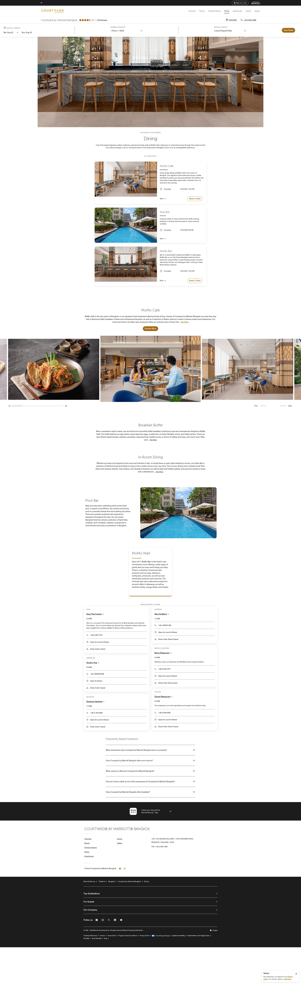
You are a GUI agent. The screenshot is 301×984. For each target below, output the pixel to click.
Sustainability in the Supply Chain (198, 935)
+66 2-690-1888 (250, 20)
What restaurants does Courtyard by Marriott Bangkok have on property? (136, 750)
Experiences (237, 11)
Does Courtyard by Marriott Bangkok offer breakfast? (128, 792)
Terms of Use (111, 935)
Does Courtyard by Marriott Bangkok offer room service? (129, 760)
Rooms (201, 11)
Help (105, 938)
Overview (192, 11)
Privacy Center (144, 935)
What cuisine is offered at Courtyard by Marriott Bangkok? (130, 771)
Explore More (150, 328)
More (162, 198)
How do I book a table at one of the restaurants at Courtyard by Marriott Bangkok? (140, 781)
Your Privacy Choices (162, 936)
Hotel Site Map (96, 938)
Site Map (86, 938)
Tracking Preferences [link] (90, 935)
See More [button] (185, 322)
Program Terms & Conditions (128, 935)
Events (248, 11)
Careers (102, 935)
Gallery (257, 11)
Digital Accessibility (178, 935)
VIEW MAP (233, 20)
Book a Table (195, 198)
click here (287, 979)
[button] (240, 3)
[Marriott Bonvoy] (255, 2)
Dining (226, 11)
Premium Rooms (214, 11)
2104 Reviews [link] (102, 20)
